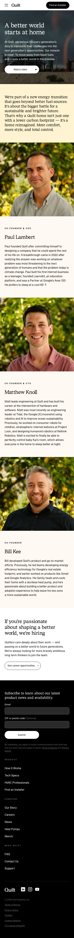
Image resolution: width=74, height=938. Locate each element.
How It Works (13, 768)
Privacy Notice (11, 910)
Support (10, 868)
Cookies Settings (13, 920)
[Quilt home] (10, 890)
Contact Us (11, 861)
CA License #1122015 (15, 925)
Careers (10, 815)
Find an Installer (14, 790)
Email (8, 704)
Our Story (11, 808)
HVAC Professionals (17, 782)
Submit (22, 735)
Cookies (8, 915)
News (8, 822)
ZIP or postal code (15, 718)
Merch (9, 836)
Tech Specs (12, 775)
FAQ (7, 854)
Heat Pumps (12, 829)
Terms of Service (49, 747)
